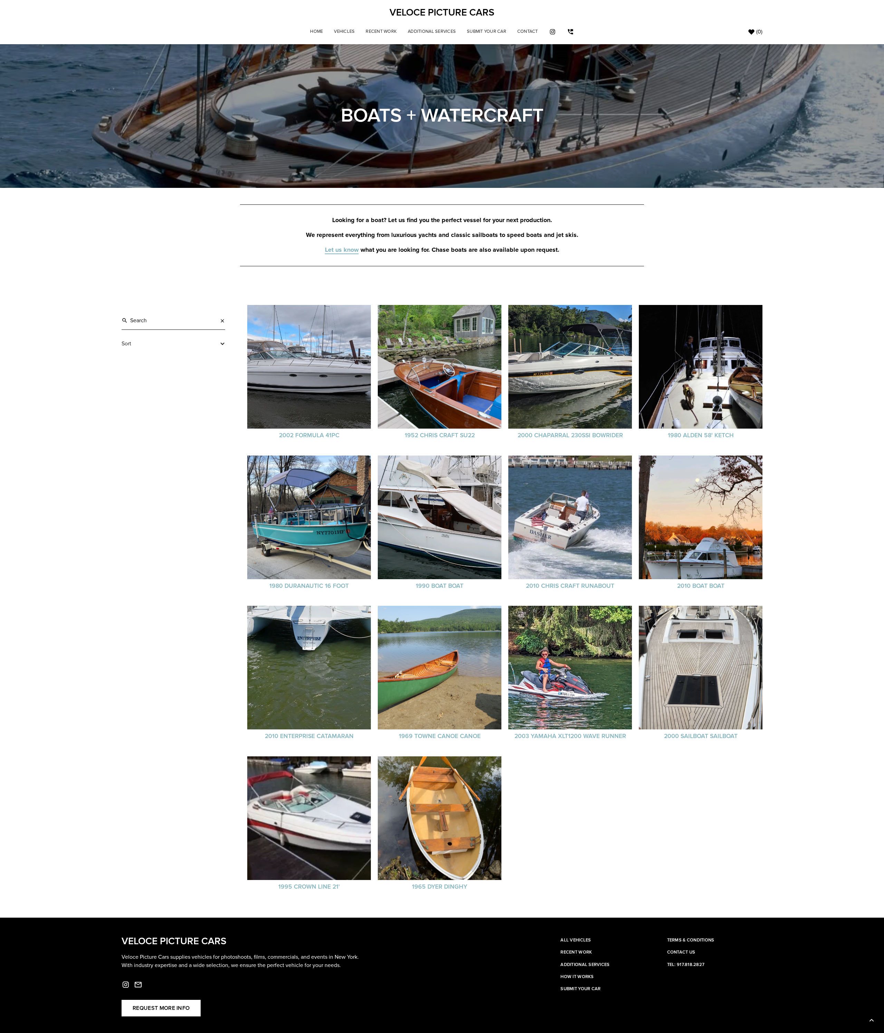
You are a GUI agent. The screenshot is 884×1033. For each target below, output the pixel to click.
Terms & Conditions (690, 940)
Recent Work (381, 31)
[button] (344, 32)
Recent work (576, 952)
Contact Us (681, 952)
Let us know (342, 250)
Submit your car (580, 989)
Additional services (584, 964)
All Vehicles (575, 940)
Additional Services (432, 31)
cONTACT (527, 31)
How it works (577, 976)
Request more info (161, 1008)
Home (316, 31)
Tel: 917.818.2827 (685, 964)
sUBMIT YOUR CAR (486, 31)
